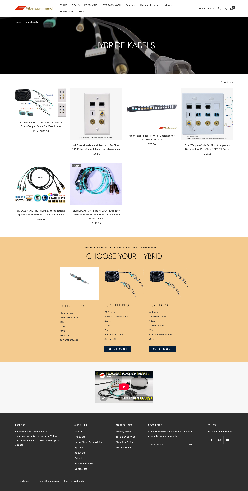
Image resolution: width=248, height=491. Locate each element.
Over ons (131, 5)
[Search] (219, 8)
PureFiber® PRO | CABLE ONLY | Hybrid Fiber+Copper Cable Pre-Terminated (41, 124)
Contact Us (80, 468)
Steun (82, 11)
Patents (79, 458)
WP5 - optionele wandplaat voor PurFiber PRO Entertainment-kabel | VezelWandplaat (96, 147)
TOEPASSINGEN (112, 5)
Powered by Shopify (74, 481)
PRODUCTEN (91, 5)
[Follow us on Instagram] (219, 440)
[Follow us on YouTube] (227, 440)
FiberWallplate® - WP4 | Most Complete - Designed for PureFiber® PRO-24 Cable (207, 147)
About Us (79, 452)
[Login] (225, 8)
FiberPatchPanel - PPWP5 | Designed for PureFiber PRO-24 (152, 137)
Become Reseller (84, 463)
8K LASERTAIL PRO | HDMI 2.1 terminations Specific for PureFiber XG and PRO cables (41, 212)
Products (79, 436)
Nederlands (205, 8)
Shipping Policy (124, 442)
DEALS (76, 5)
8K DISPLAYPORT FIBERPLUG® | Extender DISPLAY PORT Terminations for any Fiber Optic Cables (96, 214)
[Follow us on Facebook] (212, 440)
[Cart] (231, 8)
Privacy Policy (124, 431)
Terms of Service (125, 436)
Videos (169, 5)
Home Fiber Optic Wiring (88, 442)
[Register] (190, 444)
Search (78, 431)
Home (18, 22)
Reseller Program (150, 5)
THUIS (63, 5)
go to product (117, 349)
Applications (81, 447)
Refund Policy (123, 447)
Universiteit (67, 11)
